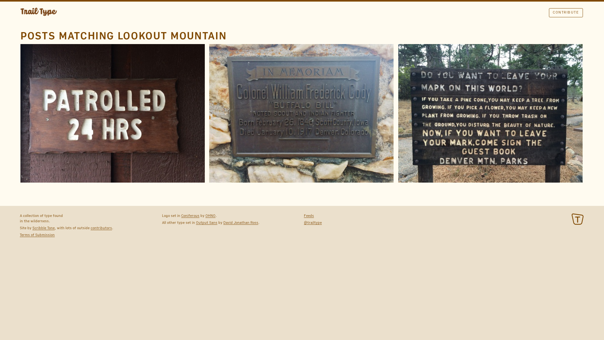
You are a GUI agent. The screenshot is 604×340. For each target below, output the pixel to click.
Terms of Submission (37, 235)
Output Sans (206, 222)
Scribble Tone (43, 228)
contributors (101, 228)
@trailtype (313, 222)
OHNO (210, 215)
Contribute (566, 12)
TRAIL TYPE (39, 12)
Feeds (309, 215)
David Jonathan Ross (240, 222)
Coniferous (190, 215)
